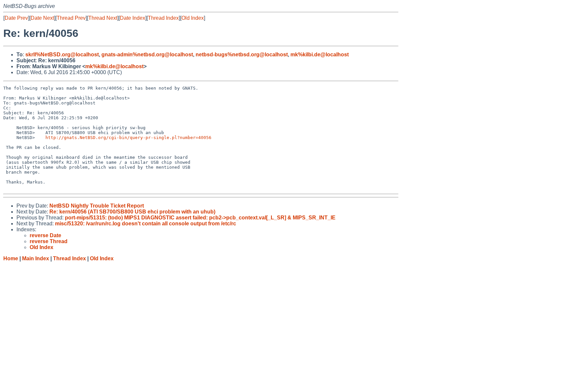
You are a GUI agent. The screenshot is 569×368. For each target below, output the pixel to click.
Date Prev (16, 18)
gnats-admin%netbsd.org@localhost (147, 54)
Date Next (42, 18)
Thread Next (102, 18)
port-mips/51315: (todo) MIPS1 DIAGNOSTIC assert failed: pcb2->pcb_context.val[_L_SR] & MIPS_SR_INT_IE (200, 217)
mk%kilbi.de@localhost (319, 54)
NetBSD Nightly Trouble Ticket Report (96, 206)
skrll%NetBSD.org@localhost (62, 54)
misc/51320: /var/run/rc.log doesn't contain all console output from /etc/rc (145, 223)
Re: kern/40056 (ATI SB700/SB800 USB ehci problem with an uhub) (132, 211)
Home (10, 258)
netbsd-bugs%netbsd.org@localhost (242, 54)
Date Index (132, 18)
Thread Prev (71, 18)
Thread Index (163, 18)
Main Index (35, 258)
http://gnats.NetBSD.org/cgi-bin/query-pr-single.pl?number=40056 (128, 137)
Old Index (192, 18)
